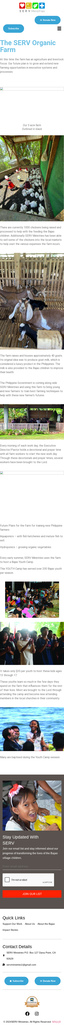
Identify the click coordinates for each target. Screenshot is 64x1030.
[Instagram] (36, 1013)
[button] (59, 28)
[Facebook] (27, 1013)
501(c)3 (56, 1021)
